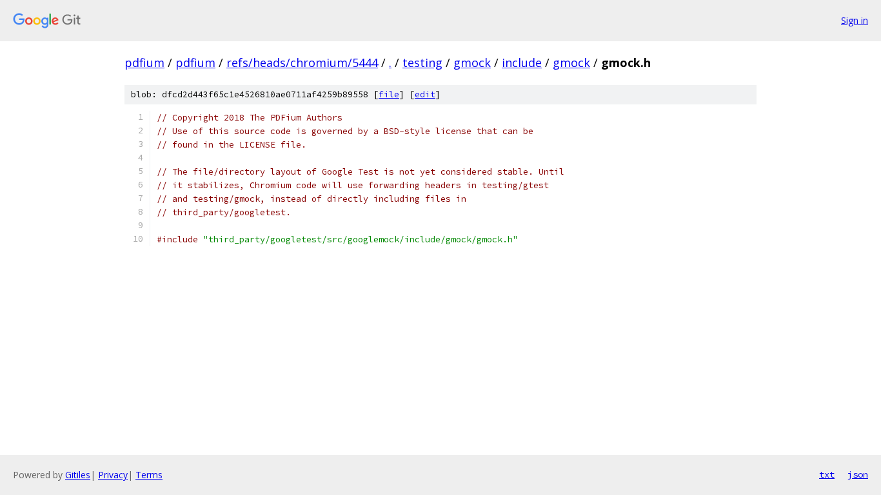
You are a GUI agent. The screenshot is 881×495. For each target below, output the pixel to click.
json (857, 474)
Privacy (113, 475)
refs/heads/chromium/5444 (302, 62)
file (389, 94)
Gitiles (77, 475)
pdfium (144, 62)
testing (422, 62)
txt (827, 474)
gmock (472, 62)
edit (425, 94)
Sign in (854, 20)
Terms (149, 475)
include (522, 62)
